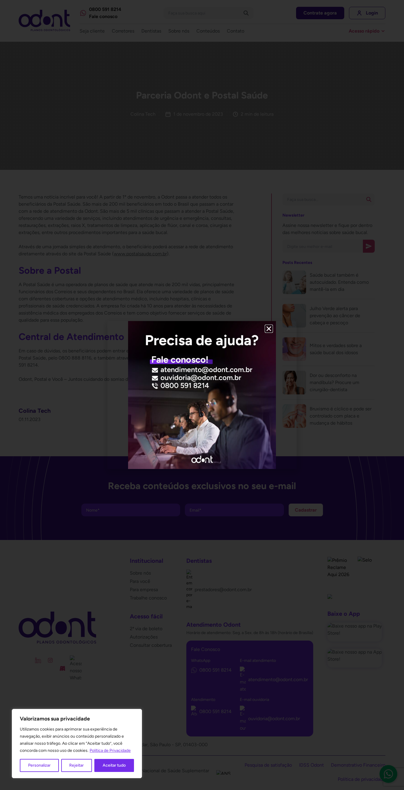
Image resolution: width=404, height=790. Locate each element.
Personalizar (39, 765)
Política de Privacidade (110, 750)
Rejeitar (76, 765)
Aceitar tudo (114, 765)
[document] (202, 395)
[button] (269, 328)
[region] (77, 743)
